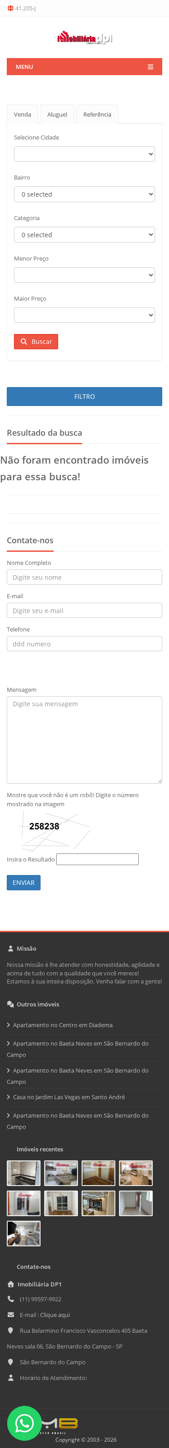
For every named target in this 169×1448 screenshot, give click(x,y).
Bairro (22, 177)
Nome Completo (29, 563)
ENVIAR (24, 882)
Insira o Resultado (31, 859)
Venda (22, 114)
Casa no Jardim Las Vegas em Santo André (69, 1097)
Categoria (27, 218)
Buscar (40, 341)
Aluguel (57, 114)
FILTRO (84, 396)
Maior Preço (30, 298)
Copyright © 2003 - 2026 (85, 1439)
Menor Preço (31, 258)
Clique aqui (55, 1315)
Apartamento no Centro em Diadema (63, 1025)
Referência (97, 114)
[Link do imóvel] (25, 1175)
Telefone (18, 629)
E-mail (15, 596)
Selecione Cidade (36, 137)
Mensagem (22, 690)
